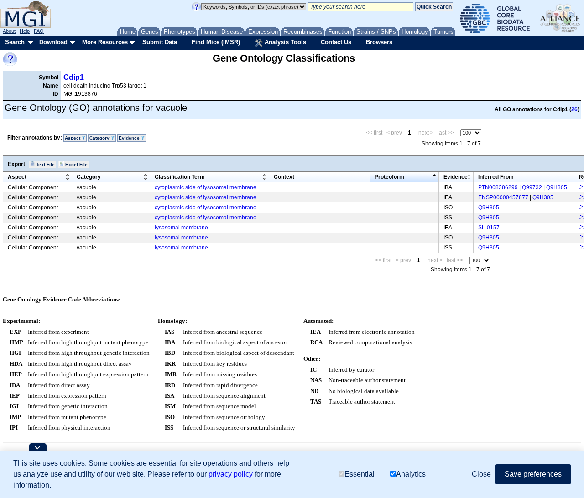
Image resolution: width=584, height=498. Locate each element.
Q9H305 (556, 187)
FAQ (39, 31)
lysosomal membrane (181, 227)
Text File (45, 164)
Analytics (411, 474)
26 (574, 109)
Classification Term (180, 177)
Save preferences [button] (533, 474)
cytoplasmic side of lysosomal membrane (205, 187)
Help (25, 31)
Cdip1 (73, 77)
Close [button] (481, 474)
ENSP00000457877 (503, 197)
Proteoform (389, 177)
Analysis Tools (284, 42)
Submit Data (159, 42)
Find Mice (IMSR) (216, 42)
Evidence (455, 177)
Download (53, 42)
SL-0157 (489, 227)
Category (89, 177)
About (9, 31)
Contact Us (336, 42)
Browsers (379, 42)
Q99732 (532, 187)
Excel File (76, 164)
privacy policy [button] (231, 474)
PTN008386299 (498, 187)
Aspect (17, 177)
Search (15, 42)
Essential (359, 474)
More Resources (105, 42)
